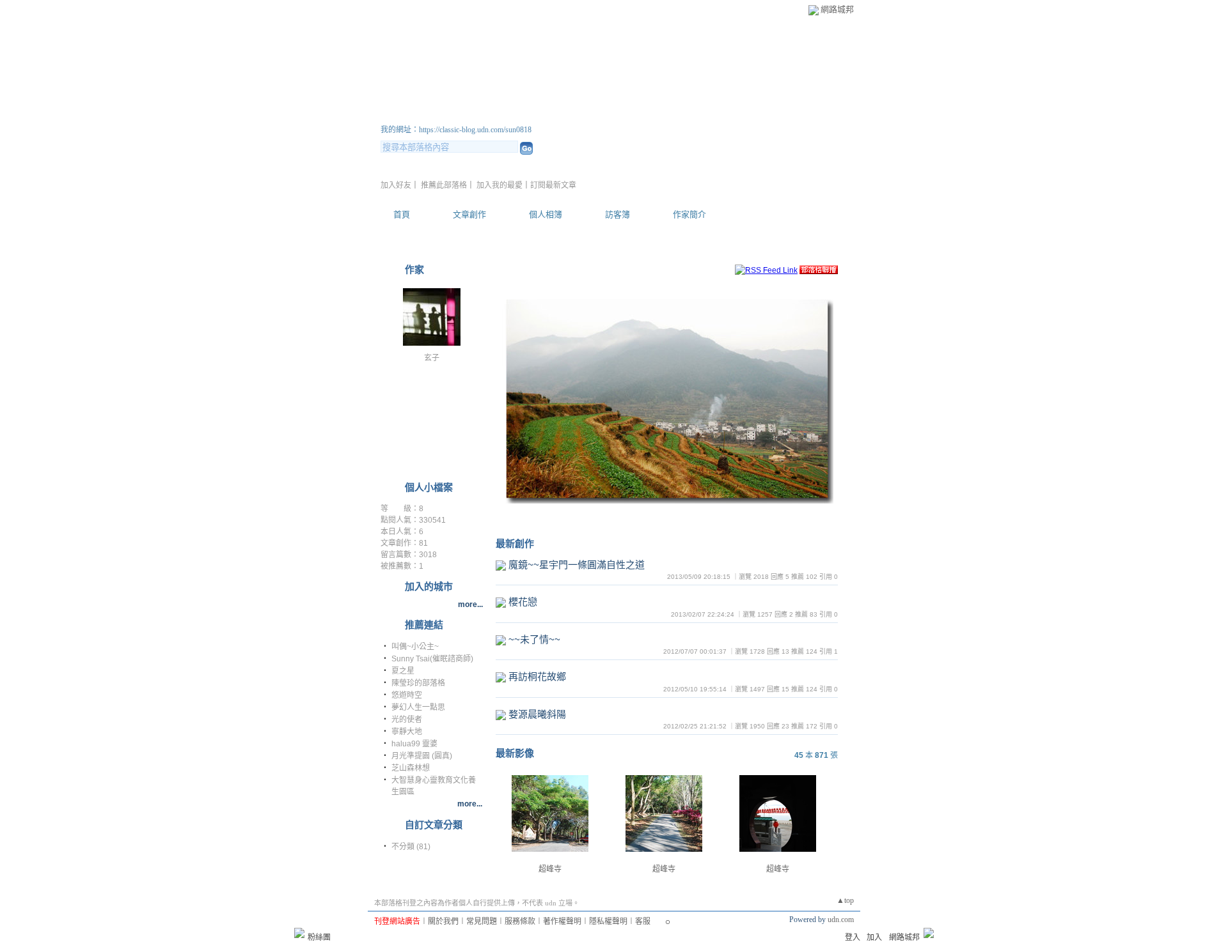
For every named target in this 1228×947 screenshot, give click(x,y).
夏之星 (402, 670)
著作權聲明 (562, 921)
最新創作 (515, 543)
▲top (845, 900)
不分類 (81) (410, 846)
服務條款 (520, 921)
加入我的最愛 (499, 185)
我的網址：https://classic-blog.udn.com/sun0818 (456, 129)
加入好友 (396, 185)
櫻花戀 (522, 601)
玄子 (431, 357)
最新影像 (515, 753)
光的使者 (406, 719)
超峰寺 (550, 869)
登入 (852, 937)
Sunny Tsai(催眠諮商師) (432, 658)
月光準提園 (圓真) (421, 755)
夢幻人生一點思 (418, 707)
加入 (874, 937)
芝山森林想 (410, 768)
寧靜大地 (406, 731)
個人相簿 (545, 214)
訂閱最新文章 (553, 185)
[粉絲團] (299, 933)
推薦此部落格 (444, 185)
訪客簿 (617, 214)
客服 (642, 921)
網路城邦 (837, 9)
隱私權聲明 (608, 921)
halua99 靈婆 (414, 743)
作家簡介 (689, 214)
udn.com (841, 919)
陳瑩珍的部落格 (418, 683)
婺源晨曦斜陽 (537, 714)
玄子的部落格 (438, 114)
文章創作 (469, 214)
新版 (543, 114)
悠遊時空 (406, 695)
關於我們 (443, 921)
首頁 (401, 214)
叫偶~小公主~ (415, 646)
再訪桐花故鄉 (537, 676)
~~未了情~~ (534, 639)
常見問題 (481, 921)
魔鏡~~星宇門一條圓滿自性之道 (576, 564)
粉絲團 (319, 937)
